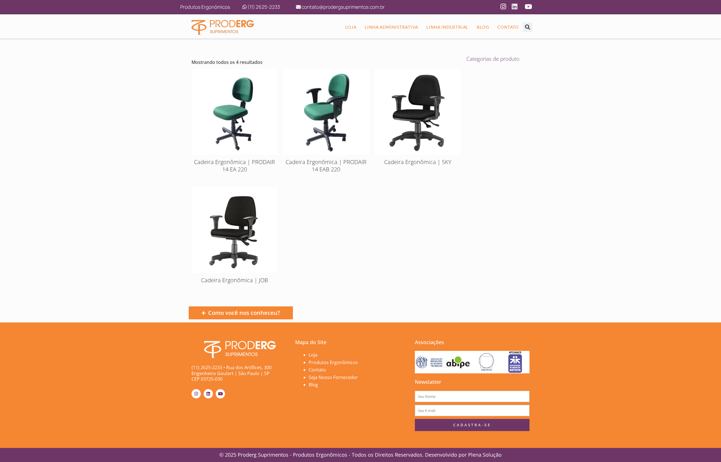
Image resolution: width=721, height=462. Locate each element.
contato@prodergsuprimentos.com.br (343, 7)
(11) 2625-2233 (263, 7)
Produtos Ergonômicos (333, 362)
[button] (527, 27)
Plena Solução (484, 454)
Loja (313, 355)
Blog (313, 385)
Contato (317, 370)
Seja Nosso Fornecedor (333, 377)
